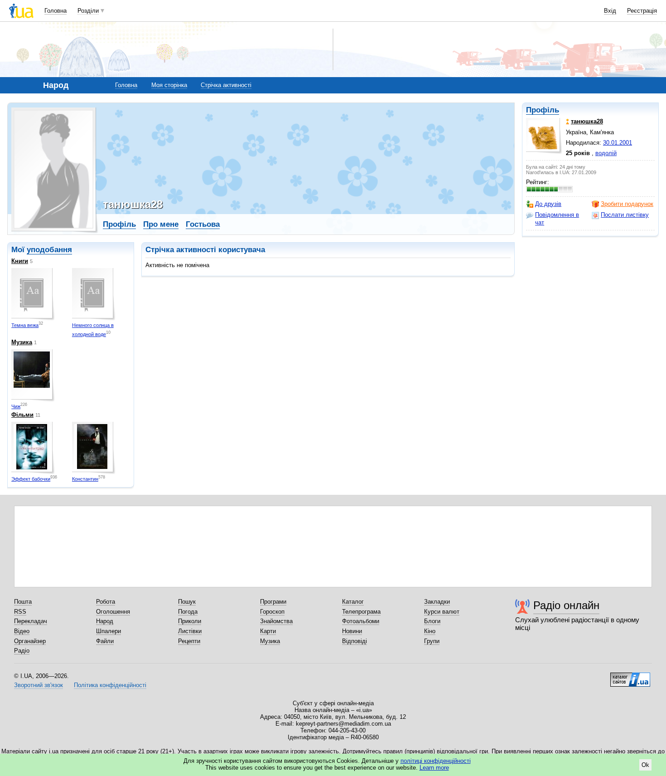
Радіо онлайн (566, 605)
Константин (85, 479)
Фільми (22, 414)
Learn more (434, 767)
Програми (273, 601)
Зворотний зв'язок (38, 685)
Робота (105, 601)
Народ (104, 621)
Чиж (15, 406)
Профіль (542, 110)
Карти (268, 631)
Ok (645, 764)
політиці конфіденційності (436, 760)
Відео (21, 631)
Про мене (161, 224)
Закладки (437, 601)
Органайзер (30, 641)
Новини (352, 631)
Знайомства (276, 621)
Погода (188, 611)
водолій (606, 153)
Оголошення (113, 611)
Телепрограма (361, 611)
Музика (21, 342)
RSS (20, 611)
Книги (19, 261)
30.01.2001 (617, 142)
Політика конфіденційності (110, 685)
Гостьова (203, 224)
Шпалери (108, 631)
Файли (105, 641)
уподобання (49, 249)
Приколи (189, 621)
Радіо (21, 650)
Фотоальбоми (360, 621)
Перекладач (30, 621)
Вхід (610, 10)
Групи (431, 641)
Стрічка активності (226, 85)
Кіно (429, 631)
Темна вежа (25, 325)
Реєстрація (642, 10)
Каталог (353, 601)
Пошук (187, 601)
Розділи (88, 10)
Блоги (432, 621)
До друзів (548, 203)
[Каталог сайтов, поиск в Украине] (630, 676)
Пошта (23, 601)
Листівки (190, 631)
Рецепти (189, 641)
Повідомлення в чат (557, 218)
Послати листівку (625, 214)
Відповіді (354, 641)
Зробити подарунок (627, 203)
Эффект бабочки (30, 479)
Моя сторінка (169, 85)
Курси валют (441, 611)
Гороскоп (272, 611)
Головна (55, 10)
